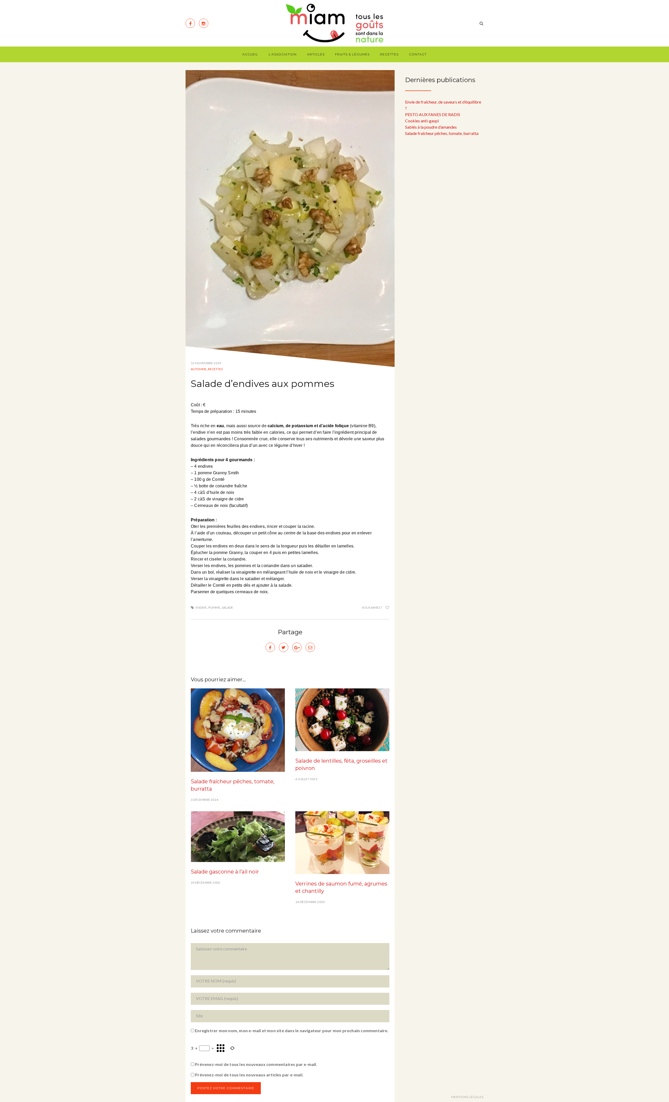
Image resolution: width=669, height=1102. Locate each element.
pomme (214, 607)
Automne (198, 369)
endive (201, 607)
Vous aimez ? (372, 607)
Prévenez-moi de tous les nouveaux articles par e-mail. (249, 1074)
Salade (227, 607)
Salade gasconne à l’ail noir (225, 872)
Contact (418, 54)
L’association (283, 54)
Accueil (250, 54)
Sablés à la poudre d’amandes (431, 126)
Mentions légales (467, 1097)
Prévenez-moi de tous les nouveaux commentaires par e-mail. (256, 1064)
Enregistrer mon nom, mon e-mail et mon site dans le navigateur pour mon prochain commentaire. (292, 1030)
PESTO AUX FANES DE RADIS (432, 114)
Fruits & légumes (352, 54)
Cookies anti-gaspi (422, 120)
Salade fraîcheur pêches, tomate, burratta (441, 133)
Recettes (389, 54)
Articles (316, 54)
